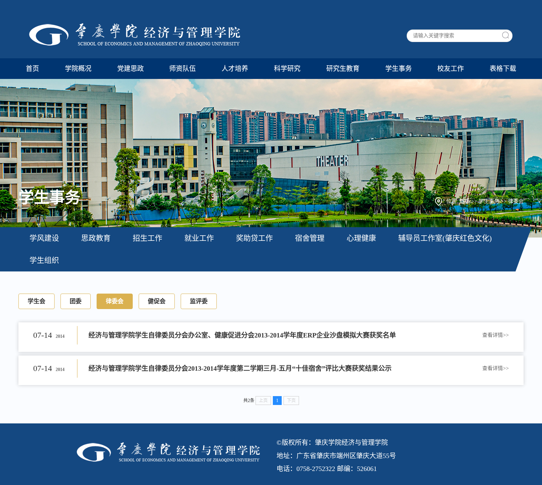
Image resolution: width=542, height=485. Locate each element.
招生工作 (147, 238)
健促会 (157, 301)
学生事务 (398, 68)
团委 (75, 301)
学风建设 (44, 238)
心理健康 (361, 238)
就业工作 (199, 238)
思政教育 (96, 238)
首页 (32, 68)
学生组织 (44, 260)
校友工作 (450, 68)
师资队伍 (182, 68)
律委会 (516, 201)
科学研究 (287, 68)
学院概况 (78, 68)
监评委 (199, 301)
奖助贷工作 (254, 238)
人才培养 (235, 68)
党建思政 (130, 68)
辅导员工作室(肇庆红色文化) (445, 238)
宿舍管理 (309, 238)
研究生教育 (342, 68)
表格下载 (503, 68)
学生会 (36, 301)
